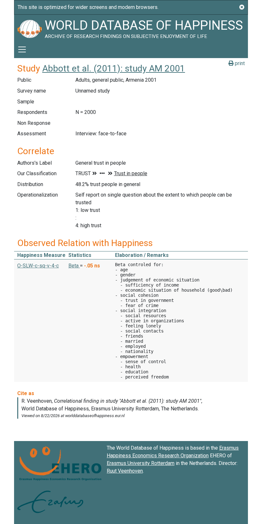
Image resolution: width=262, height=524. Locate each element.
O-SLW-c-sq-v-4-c (38, 266)
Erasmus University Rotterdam (140, 463)
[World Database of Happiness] (29, 28)
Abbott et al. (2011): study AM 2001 (113, 68)
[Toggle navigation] (22, 49)
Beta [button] (74, 266)
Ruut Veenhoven (125, 471)
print (239, 63)
